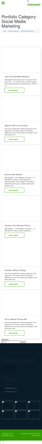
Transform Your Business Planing (17, 225)
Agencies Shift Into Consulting (16, 125)
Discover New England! (13, 174)
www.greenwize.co (11, 391)
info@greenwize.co (11, 388)
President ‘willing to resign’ (15, 270)
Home (4, 31)
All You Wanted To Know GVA (16, 319)
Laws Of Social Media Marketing (17, 76)
